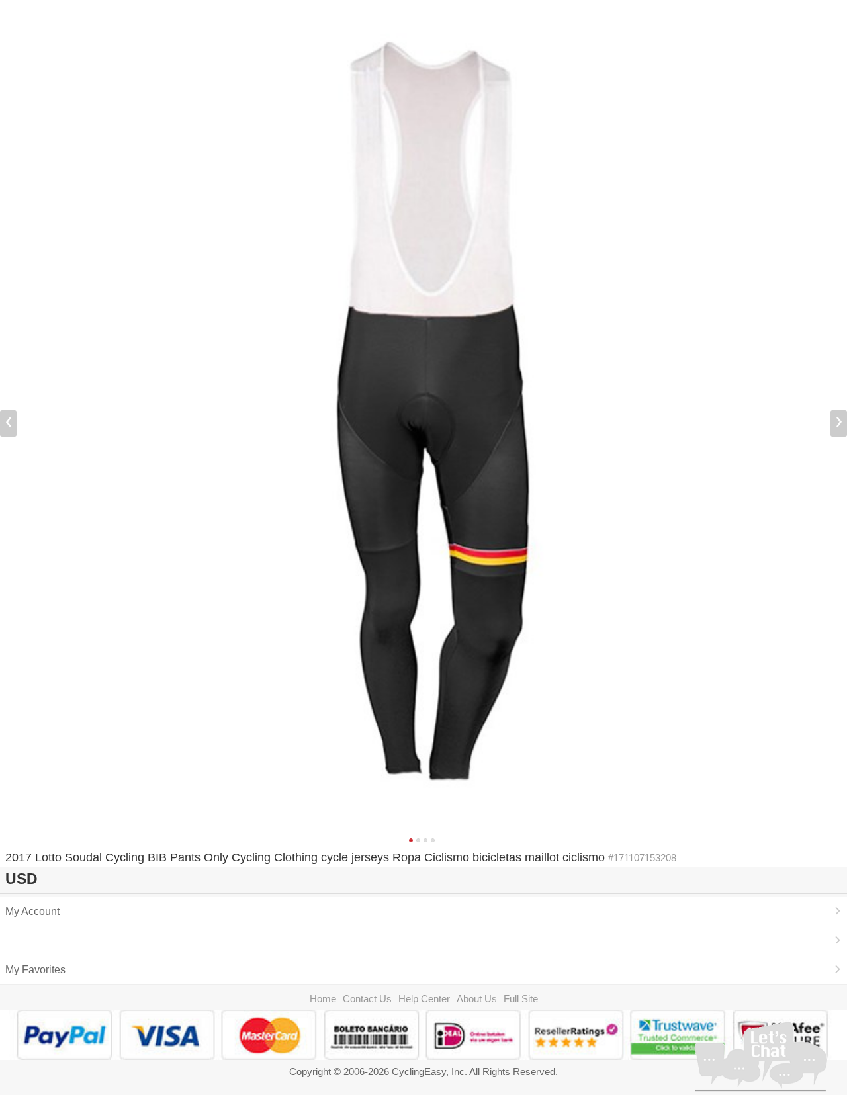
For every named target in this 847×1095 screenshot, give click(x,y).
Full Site (521, 998)
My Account (32, 911)
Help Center (424, 998)
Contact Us (367, 998)
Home (323, 998)
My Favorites (35, 969)
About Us (477, 998)
